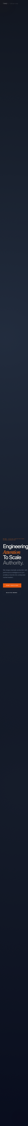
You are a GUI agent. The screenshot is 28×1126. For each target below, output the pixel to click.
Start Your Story (12, 585)
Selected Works (11, 592)
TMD (10, 3)
